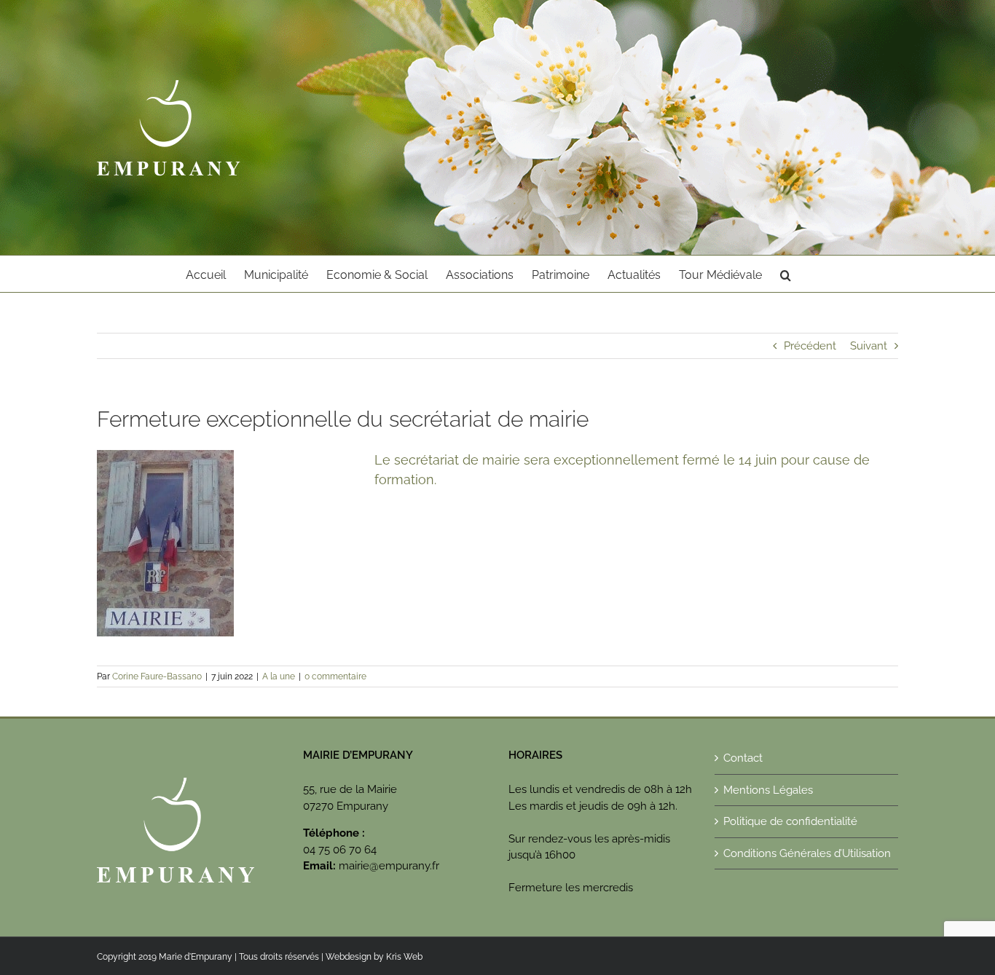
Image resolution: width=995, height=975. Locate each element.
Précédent (810, 345)
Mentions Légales (768, 790)
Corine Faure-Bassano (157, 676)
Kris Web (404, 957)
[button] (785, 274)
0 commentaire (335, 676)
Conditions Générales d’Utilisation (807, 853)
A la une (278, 676)
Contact (743, 758)
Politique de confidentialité (790, 821)
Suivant (868, 345)
